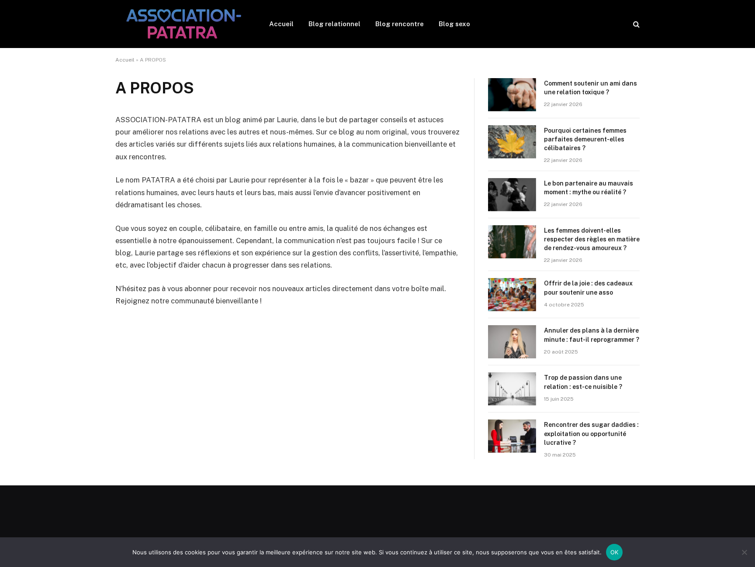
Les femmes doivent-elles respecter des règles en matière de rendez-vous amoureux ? (592, 239)
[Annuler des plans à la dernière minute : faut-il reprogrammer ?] (512, 341)
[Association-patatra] (180, 24)
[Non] (744, 552)
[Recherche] (635, 24)
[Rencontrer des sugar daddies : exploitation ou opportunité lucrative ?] (512, 436)
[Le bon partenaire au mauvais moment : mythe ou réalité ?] (512, 194)
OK (614, 552)
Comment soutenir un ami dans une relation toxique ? (590, 88)
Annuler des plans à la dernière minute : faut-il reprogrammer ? (591, 335)
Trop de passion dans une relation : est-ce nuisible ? (583, 382)
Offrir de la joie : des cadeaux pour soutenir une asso (588, 288)
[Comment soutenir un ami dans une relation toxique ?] (512, 94)
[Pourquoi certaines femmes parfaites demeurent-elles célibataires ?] (512, 141)
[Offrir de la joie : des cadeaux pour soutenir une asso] (512, 294)
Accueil (281, 23)
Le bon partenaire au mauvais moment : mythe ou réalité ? (588, 188)
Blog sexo (454, 23)
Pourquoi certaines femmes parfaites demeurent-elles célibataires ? (585, 139)
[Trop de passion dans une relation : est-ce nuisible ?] (512, 388)
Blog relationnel (334, 23)
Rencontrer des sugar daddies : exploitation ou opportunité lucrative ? (591, 433)
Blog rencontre (399, 23)
